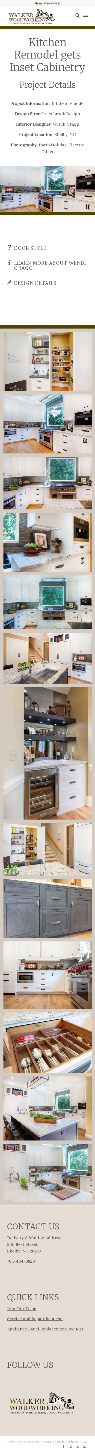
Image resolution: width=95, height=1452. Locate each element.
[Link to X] (84, 1446)
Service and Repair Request (35, 1318)
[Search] (75, 16)
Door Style (30, 248)
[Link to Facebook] (63, 1446)
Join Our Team (21, 1308)
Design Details (35, 283)
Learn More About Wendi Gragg (50, 265)
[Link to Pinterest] (77, 1446)
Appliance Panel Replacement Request (45, 1328)
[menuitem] (75, 16)
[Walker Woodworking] (39, 16)
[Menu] (85, 16)
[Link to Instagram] (70, 1446)
